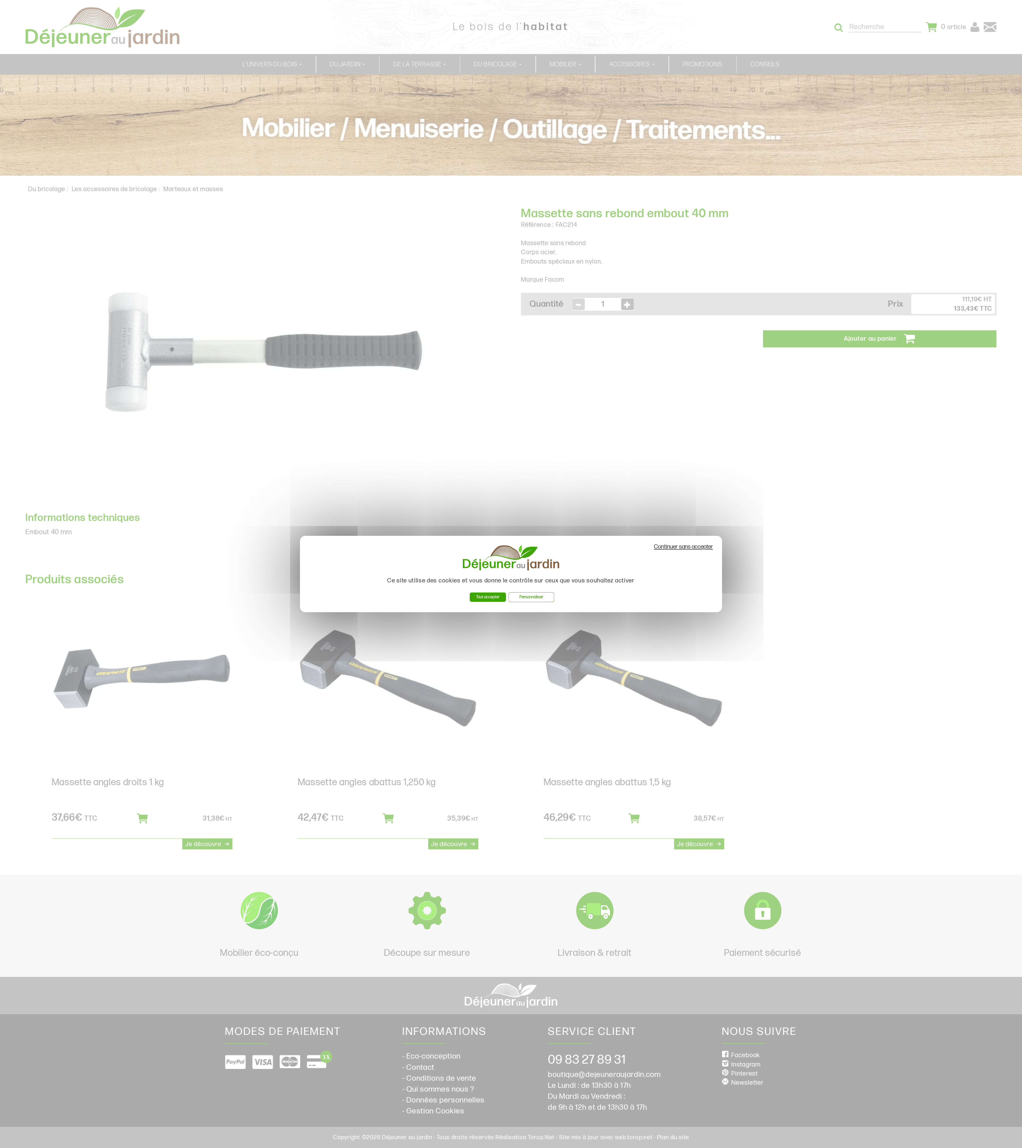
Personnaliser (531, 597)
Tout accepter (488, 597)
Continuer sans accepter (683, 546)
